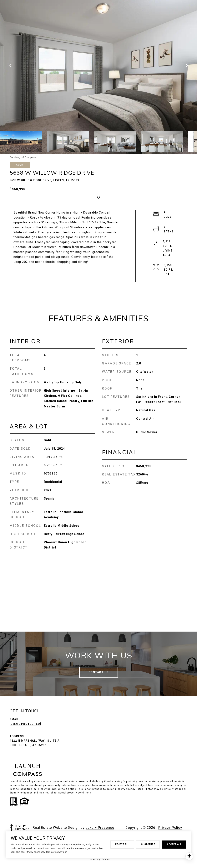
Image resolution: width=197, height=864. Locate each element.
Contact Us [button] (98, 672)
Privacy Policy (170, 827)
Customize (148, 844)
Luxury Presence (100, 827)
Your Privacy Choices (98, 859)
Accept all (174, 844)
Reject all (122, 844)
